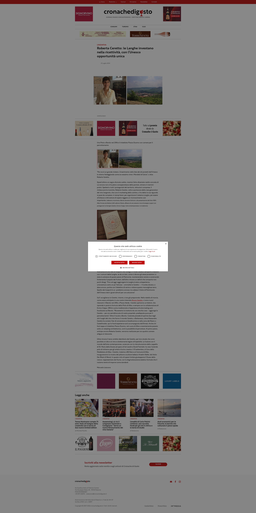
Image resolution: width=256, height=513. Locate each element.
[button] (128, 267)
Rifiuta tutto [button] (137, 262)
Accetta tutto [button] (119, 262)
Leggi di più (151, 251)
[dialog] (128, 256)
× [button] (165, 244)
